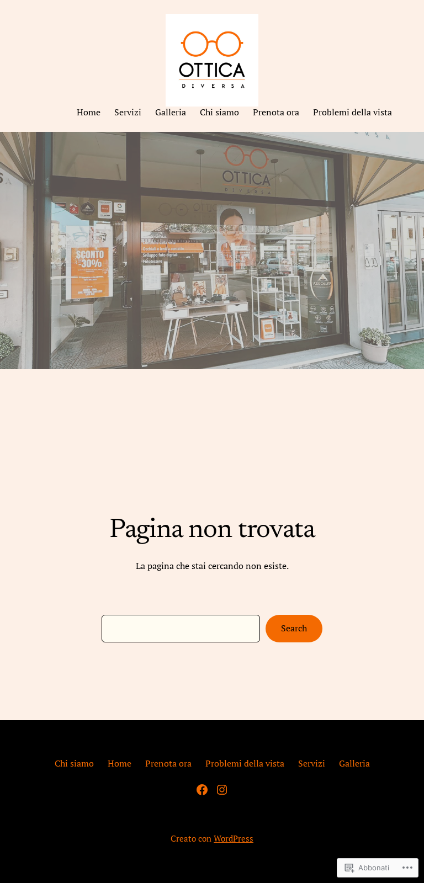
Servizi (311, 763)
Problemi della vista (244, 763)
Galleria (354, 763)
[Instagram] (222, 789)
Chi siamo (74, 763)
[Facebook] (202, 789)
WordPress (233, 838)
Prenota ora (168, 763)
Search (294, 628)
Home (119, 763)
